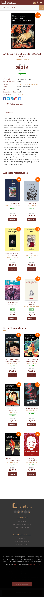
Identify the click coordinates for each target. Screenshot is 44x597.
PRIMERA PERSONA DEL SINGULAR (31, 360)
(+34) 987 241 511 (22, 521)
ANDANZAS (21, 94)
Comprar (12, 219)
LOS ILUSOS (31, 203)
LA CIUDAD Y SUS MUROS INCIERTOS (12, 360)
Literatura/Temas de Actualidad (27, 84)
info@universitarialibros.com (22, 524)
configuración (34, 564)
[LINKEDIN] (28, 511)
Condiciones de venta (22, 541)
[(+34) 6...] (25, 511)
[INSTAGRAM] (22, 511)
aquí (15, 564)
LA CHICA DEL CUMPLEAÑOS (31, 459)
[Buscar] (41, 7)
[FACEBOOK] (15, 511)
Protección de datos (22, 544)
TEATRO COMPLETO (31, 304)
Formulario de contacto (22, 527)
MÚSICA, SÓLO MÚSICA (12, 410)
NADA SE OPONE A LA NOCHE (12, 254)
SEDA (31, 253)
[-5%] (12, 189)
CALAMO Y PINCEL (12, 203)
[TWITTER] (18, 511)
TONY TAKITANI (31, 409)
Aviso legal (22, 538)
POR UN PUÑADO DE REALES (12, 304)
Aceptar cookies (22, 584)
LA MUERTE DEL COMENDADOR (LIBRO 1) (12, 459)
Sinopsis (9, 112)
